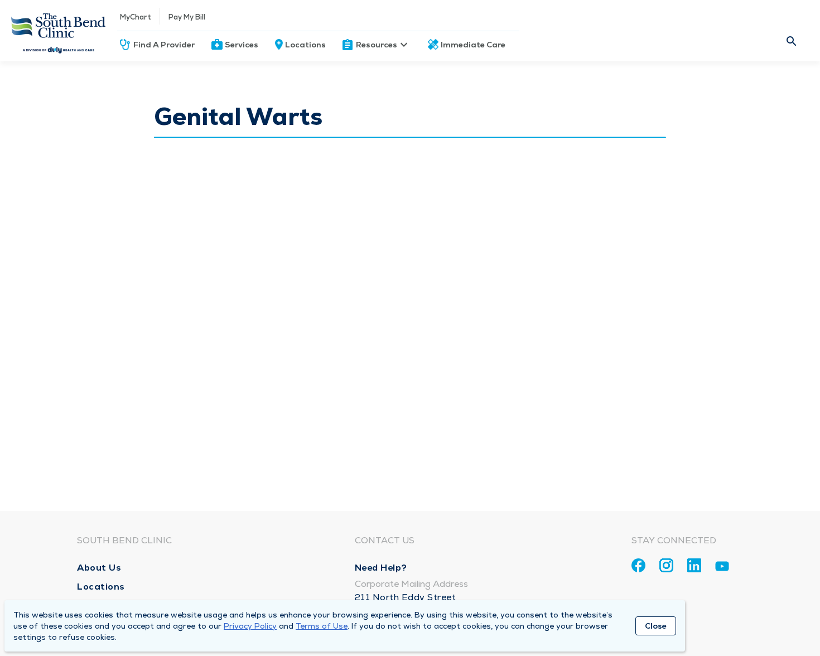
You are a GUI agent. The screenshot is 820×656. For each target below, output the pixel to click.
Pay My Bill (186, 17)
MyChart (135, 17)
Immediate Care (473, 45)
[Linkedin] (694, 565)
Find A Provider (164, 45)
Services (241, 45)
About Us (99, 567)
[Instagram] (666, 565)
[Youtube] (722, 568)
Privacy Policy (250, 626)
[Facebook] (638, 565)
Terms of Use (322, 626)
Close (656, 626)
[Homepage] (58, 30)
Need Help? (381, 567)
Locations (305, 45)
